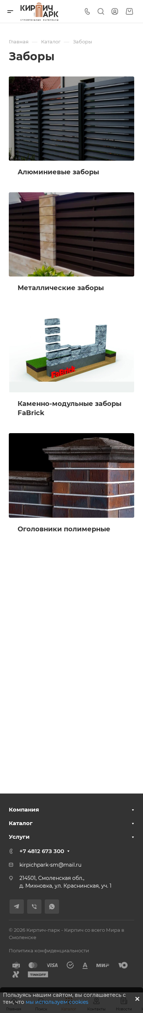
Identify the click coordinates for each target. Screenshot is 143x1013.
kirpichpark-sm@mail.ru (50, 865)
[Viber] (34, 906)
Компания (24, 809)
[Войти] (114, 11)
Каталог (21, 823)
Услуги (19, 836)
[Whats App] (52, 906)
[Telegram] (17, 906)
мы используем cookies (57, 1002)
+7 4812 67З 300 (41, 851)
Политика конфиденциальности (49, 950)
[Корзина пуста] (129, 11)
